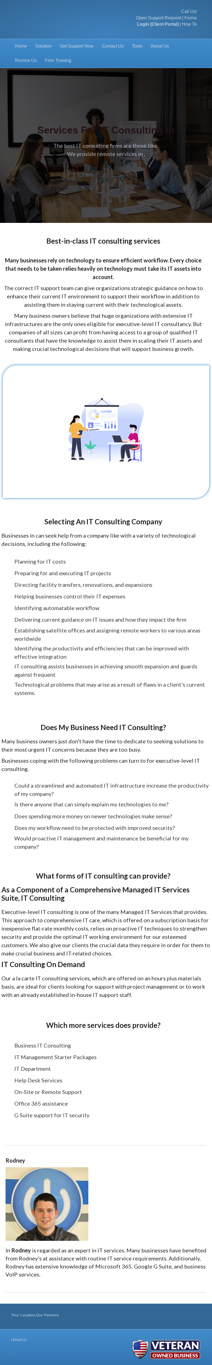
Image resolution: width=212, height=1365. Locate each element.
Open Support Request (158, 17)
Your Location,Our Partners (35, 1315)
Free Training (58, 60)
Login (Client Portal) (158, 24)
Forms (190, 17)
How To (189, 24)
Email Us (19, 1340)
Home (21, 46)
